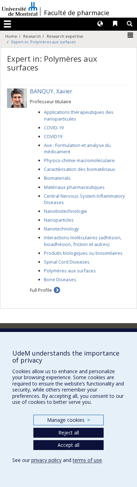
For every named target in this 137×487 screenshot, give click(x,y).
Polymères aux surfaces (70, 270)
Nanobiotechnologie (65, 211)
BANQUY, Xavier (51, 91)
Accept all (68, 445)
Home (11, 36)
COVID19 (53, 136)
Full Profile (41, 290)
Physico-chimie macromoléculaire (79, 160)
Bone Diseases (60, 279)
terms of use (87, 460)
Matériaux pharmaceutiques (74, 187)
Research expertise (65, 36)
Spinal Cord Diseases (67, 262)
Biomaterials (57, 178)
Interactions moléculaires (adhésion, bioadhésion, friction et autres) (83, 240)
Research (32, 36)
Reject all (68, 432)
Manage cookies (68, 420)
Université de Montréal (20, 9)
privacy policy (46, 460)
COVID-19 (54, 127)
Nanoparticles (59, 220)
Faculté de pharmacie (76, 13)
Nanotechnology (61, 229)
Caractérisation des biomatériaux (79, 169)
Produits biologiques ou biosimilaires (83, 253)
